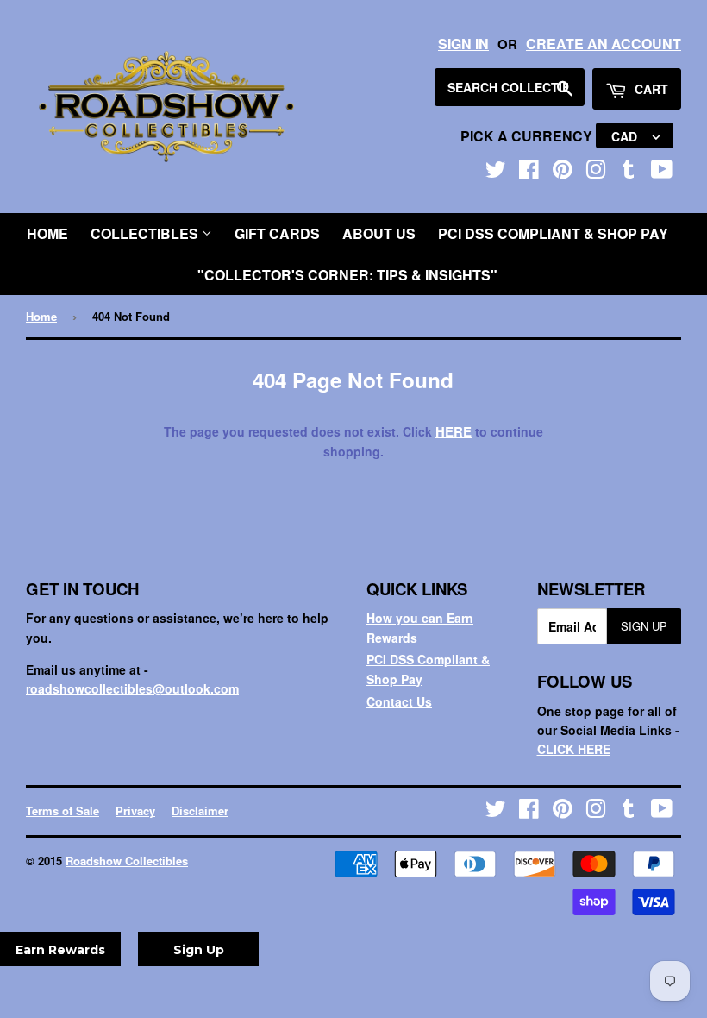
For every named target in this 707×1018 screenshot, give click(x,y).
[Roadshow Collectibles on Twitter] (495, 172)
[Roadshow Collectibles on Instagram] (595, 172)
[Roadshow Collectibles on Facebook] (529, 172)
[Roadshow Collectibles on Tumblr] (628, 172)
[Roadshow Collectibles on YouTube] (662, 172)
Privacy (135, 810)
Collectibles (146, 233)
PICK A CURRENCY (528, 136)
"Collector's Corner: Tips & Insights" (347, 275)
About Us (379, 233)
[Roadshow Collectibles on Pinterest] (562, 172)
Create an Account (603, 43)
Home (47, 233)
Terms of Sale (62, 810)
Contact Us (399, 701)
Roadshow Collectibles (127, 860)
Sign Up (644, 626)
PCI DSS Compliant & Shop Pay (553, 233)
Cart (649, 88)
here (453, 431)
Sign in (463, 43)
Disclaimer (200, 810)
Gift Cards (277, 233)
